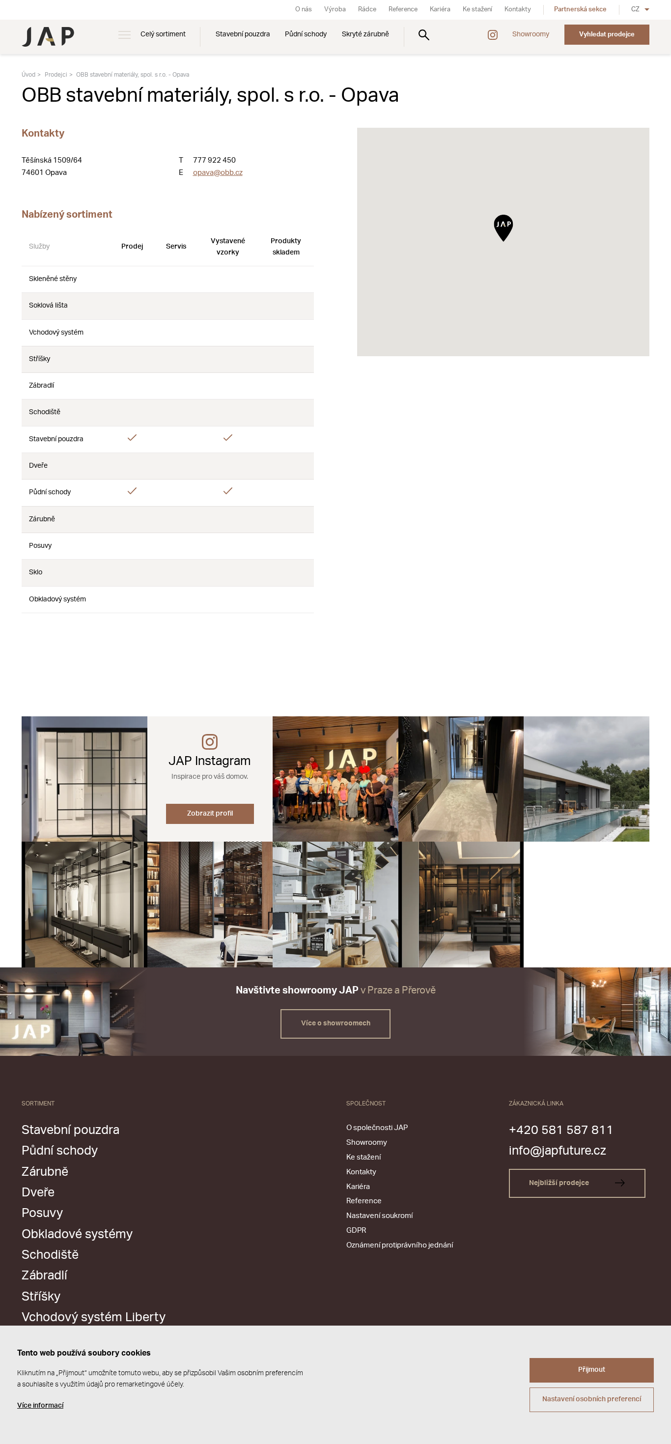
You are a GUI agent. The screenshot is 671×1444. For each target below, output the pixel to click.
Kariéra (440, 9)
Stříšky (41, 1297)
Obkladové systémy (77, 1234)
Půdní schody (306, 34)
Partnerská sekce (580, 9)
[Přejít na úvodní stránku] (48, 37)
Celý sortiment (163, 34)
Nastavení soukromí (379, 1215)
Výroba (335, 9)
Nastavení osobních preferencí (591, 1399)
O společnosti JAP (377, 1128)
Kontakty (517, 9)
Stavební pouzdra (243, 34)
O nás (303, 9)
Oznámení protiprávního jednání (399, 1245)
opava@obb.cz (218, 172)
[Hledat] (424, 35)
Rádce (367, 9)
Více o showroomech (335, 1023)
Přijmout (591, 1369)
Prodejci (56, 75)
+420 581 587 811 (561, 1130)
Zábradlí (44, 1276)
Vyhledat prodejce (607, 34)
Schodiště (50, 1255)
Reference (403, 9)
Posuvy (42, 1213)
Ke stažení (477, 9)
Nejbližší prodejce (559, 1183)
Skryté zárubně (365, 34)
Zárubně (45, 1172)
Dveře (38, 1193)
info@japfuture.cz (557, 1151)
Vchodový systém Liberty (94, 1317)
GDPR (356, 1230)
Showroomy (530, 34)
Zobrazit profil (210, 813)
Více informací (40, 1405)
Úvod (28, 75)
